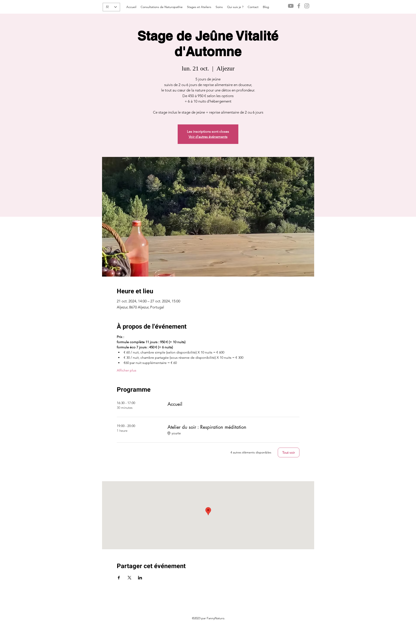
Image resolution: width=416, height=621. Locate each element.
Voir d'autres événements (208, 137)
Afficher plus (126, 370)
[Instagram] (307, 6)
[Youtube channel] (291, 6)
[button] (199, 7)
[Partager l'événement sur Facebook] (119, 577)
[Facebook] (299, 6)
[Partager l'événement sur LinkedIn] (140, 577)
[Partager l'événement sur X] (129, 577)
